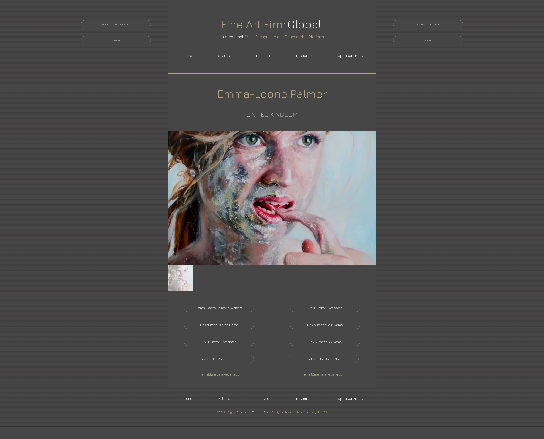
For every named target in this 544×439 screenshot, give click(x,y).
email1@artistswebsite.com (222, 374)
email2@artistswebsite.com (324, 374)
